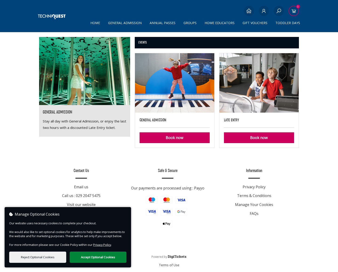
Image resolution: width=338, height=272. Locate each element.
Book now (174, 137)
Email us (81, 186)
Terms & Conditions (254, 195)
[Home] (249, 13)
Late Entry (231, 120)
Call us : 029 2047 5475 (81, 195)
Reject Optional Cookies (37, 257)
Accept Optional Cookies (98, 257)
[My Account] (264, 13)
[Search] (279, 13)
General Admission (153, 120)
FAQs (254, 213)
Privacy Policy (254, 186)
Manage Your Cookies (254, 204)
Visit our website (81, 204)
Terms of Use (169, 265)
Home (95, 23)
